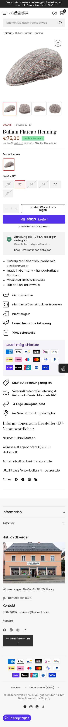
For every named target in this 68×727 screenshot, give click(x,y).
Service (8, 522)
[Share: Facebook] (16, 479)
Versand (18, 143)
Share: (7, 479)
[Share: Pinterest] (29, 479)
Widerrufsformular (18, 640)
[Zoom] (58, 43)
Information (12, 512)
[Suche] (60, 23)
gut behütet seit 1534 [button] (17, 598)
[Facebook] (6, 630)
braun (9, 164)
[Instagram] (13, 630)
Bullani (7, 124)
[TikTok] (26, 630)
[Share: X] (22, 479)
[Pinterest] (19, 630)
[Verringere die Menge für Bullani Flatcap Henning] (6, 208)
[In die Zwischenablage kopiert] (35, 479)
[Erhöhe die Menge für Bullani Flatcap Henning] (16, 208)
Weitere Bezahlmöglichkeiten (34, 226)
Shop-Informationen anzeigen (32, 250)
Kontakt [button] (8, 621)
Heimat (7, 33)
